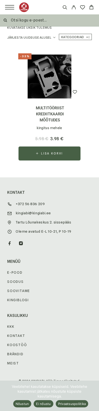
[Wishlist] (82, 8)
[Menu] (9, 7)
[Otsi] (64, 8)
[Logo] (24, 7)
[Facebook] (9, 244)
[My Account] (73, 8)
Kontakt (16, 336)
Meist (13, 363)
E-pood (15, 272)
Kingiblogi (18, 300)
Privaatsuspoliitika (72, 404)
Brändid (15, 354)
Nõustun (22, 404)
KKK (10, 326)
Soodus (15, 282)
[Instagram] (21, 244)
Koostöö (17, 345)
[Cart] (91, 8)
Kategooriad (72, 37)
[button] (49, 153)
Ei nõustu (43, 404)
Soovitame (18, 291)
